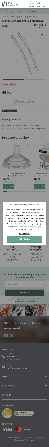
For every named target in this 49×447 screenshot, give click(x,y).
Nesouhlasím (24, 234)
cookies (22, 215)
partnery (31, 218)
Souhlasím (25, 239)
